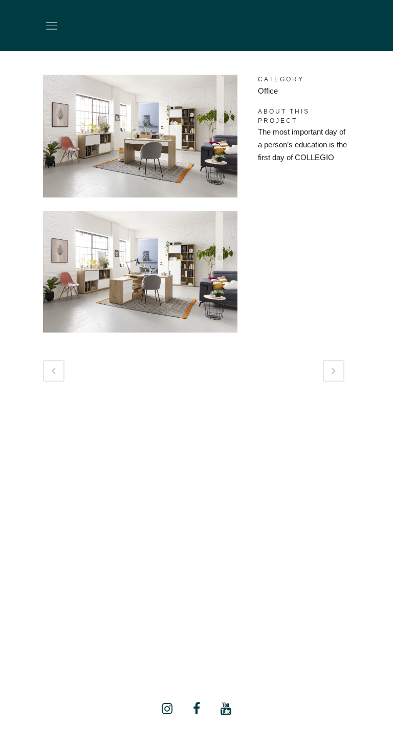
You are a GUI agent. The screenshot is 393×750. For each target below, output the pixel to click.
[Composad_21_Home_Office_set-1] (140, 204)
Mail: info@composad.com (197, 624)
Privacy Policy (196, 649)
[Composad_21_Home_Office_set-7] (140, 339)
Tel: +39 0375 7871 (196, 611)
